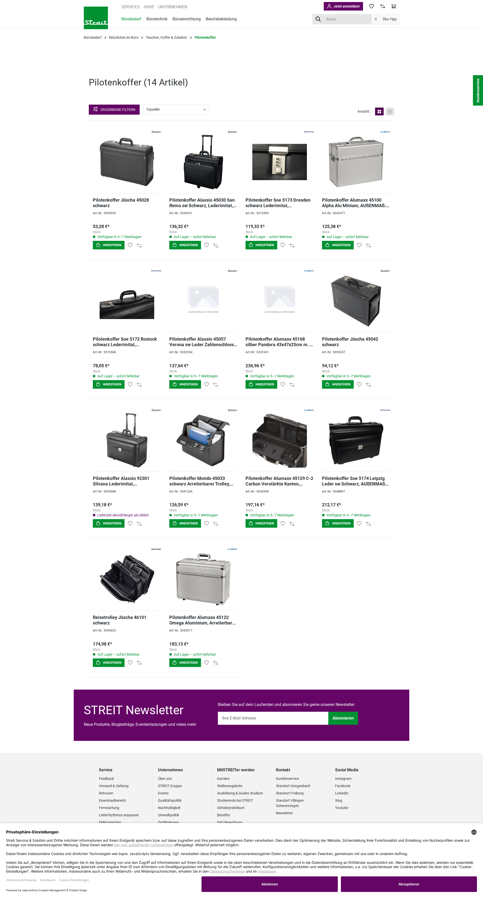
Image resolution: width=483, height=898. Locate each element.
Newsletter (284, 813)
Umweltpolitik (168, 815)
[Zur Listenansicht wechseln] (390, 111)
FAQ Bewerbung (229, 822)
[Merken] (130, 245)
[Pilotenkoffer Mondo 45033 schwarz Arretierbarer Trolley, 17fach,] (203, 440)
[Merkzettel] (371, 6)
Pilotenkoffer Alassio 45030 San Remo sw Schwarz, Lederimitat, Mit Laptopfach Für (202, 202)
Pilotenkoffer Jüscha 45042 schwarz (350, 341)
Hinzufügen (111, 245)
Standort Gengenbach (293, 786)
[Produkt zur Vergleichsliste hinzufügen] (139, 245)
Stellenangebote (229, 786)
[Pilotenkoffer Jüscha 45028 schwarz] (127, 162)
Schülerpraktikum (231, 808)
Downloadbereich (112, 800)
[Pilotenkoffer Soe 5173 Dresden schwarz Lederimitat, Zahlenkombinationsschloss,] (280, 162)
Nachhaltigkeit (169, 808)
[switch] (377, 19)
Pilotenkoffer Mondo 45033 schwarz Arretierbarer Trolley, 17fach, (199, 481)
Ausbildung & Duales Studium (240, 793)
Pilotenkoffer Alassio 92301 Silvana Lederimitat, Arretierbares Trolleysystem (121, 481)
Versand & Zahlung (114, 786)
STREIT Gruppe (170, 786)
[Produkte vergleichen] (382, 6)
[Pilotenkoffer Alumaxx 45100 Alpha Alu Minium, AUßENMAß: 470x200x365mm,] (356, 162)
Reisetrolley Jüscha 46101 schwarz (119, 620)
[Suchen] (318, 19)
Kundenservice (287, 779)
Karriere (223, 779)
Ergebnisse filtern (117, 110)
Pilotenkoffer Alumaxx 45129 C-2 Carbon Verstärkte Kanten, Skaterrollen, (279, 481)
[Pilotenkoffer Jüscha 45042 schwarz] (356, 301)
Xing (338, 800)
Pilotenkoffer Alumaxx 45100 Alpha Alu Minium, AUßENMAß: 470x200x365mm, (354, 202)
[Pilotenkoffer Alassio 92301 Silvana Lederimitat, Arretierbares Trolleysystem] (127, 440)
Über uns (165, 779)
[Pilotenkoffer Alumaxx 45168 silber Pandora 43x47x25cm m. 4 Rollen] (280, 301)
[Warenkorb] (393, 6)
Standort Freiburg (290, 793)
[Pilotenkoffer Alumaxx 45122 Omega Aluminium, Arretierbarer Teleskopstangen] (203, 579)
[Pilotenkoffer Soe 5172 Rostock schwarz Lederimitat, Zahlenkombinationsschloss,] (127, 301)
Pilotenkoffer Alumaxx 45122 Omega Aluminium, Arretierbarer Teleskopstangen (202, 620)
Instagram (343, 779)
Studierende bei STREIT (235, 800)
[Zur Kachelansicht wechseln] (379, 111)
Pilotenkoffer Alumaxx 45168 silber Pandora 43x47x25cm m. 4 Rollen (279, 341)
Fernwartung (109, 808)
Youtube (341, 808)
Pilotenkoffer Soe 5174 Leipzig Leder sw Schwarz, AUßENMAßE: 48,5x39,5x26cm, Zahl (355, 481)
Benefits (223, 815)
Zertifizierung (168, 822)
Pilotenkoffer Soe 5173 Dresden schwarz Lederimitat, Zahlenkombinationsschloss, (278, 202)
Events (163, 793)
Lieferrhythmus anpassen (119, 815)
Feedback (106, 779)
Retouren (106, 793)
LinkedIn (341, 793)
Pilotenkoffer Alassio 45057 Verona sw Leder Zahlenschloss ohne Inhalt (201, 341)
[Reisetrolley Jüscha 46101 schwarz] (127, 579)
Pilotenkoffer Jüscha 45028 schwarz (121, 202)
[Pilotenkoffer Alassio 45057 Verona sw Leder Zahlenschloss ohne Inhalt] (203, 301)
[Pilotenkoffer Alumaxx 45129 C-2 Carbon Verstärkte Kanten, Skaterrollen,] (280, 440)
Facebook (342, 786)
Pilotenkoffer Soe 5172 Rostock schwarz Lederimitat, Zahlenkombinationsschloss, (125, 341)
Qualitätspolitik (170, 800)
